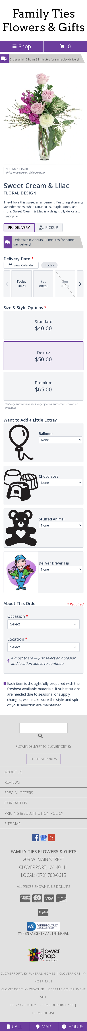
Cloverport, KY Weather (22, 989)
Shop (25, 46)
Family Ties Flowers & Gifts (43, 20)
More (9, 216)
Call (16, 1027)
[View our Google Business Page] (43, 839)
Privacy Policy (23, 1005)
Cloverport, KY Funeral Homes (28, 973)
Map (45, 1027)
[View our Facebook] (35, 839)
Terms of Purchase (57, 1005)
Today (49, 265)
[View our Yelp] (51, 839)
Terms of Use (43, 1013)
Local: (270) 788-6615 (43, 875)
